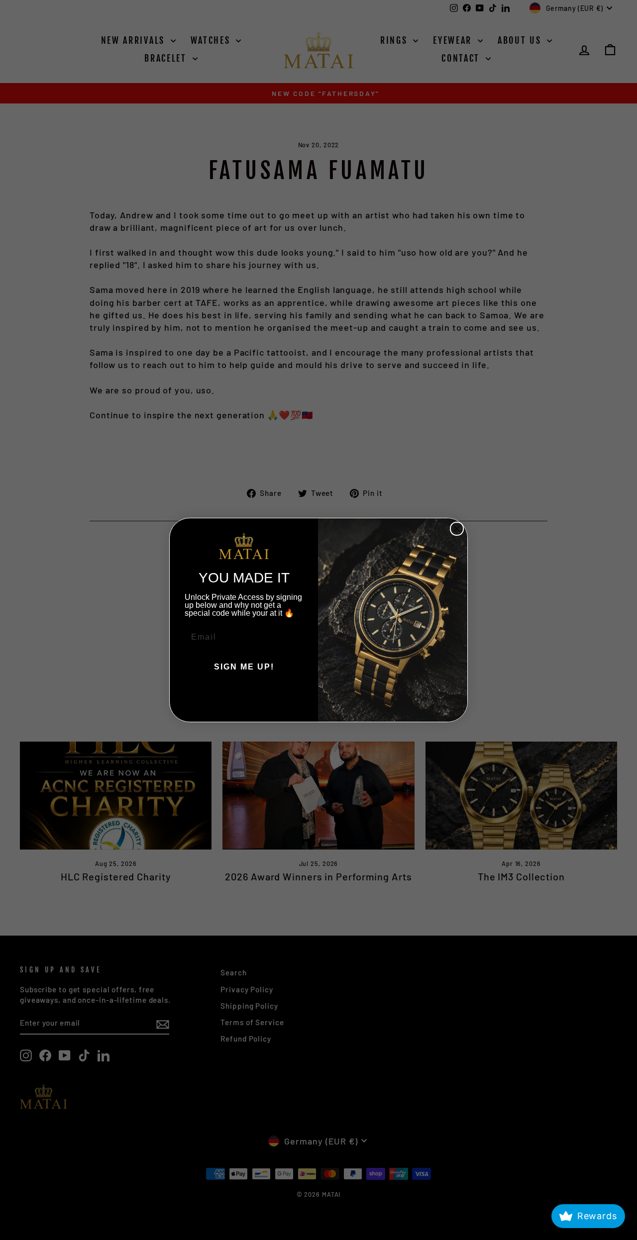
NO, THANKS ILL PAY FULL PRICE (244, 696)
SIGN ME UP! (244, 667)
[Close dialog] (457, 529)
